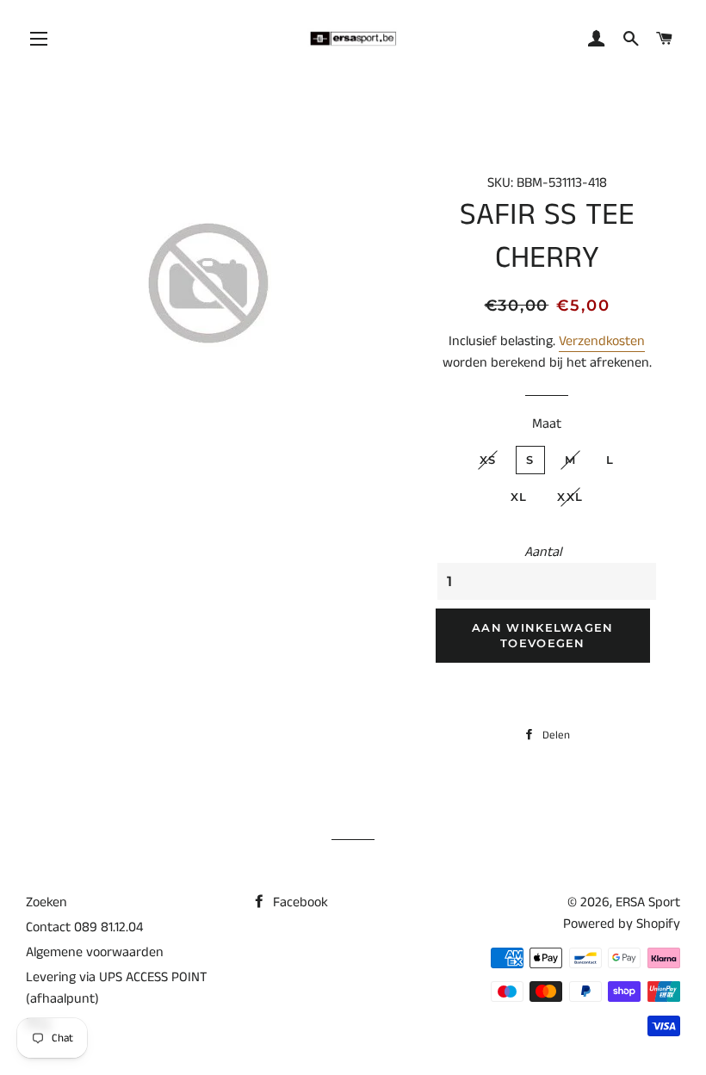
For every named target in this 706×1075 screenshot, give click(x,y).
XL (519, 497)
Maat (546, 424)
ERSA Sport (648, 902)
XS (488, 459)
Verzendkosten (602, 341)
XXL (570, 497)
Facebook (298, 902)
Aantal (542, 552)
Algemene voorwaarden (95, 952)
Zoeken (46, 902)
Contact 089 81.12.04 (84, 927)
